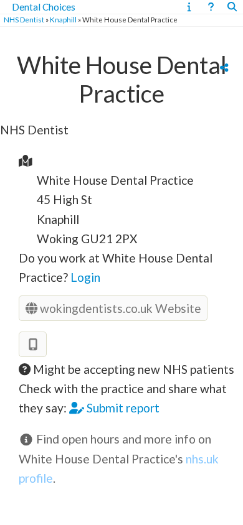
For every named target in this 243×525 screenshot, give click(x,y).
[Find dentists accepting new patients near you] (232, 7)
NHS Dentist (24, 20)
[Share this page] (224, 67)
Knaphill (63, 20)
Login (85, 277)
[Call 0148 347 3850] (33, 344)
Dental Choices (43, 6)
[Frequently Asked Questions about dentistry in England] (211, 7)
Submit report (122, 408)
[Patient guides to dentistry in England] (189, 7)
